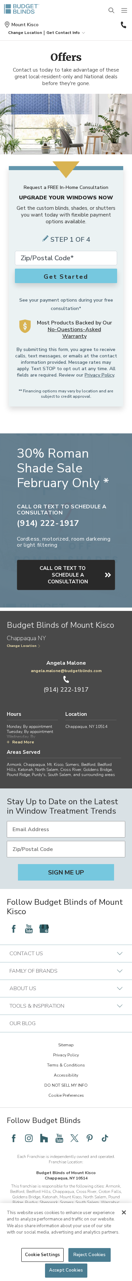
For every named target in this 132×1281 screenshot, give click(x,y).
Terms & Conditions (66, 1065)
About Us (22, 988)
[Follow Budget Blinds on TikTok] (105, 1138)
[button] (25, 32)
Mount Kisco (25, 25)
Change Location (22, 646)
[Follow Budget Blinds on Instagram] (29, 1138)
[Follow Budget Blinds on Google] (44, 928)
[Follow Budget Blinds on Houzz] (44, 1138)
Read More (23, 742)
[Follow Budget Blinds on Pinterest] (89, 1138)
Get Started (66, 276)
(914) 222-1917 (123, 25)
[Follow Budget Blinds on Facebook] (13, 928)
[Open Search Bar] (111, 10)
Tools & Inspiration (36, 1006)
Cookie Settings (42, 1255)
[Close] (123, 1212)
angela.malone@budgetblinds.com (66, 670)
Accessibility (66, 1075)
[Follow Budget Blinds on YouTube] (29, 928)
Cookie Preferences (66, 1095)
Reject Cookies (89, 1255)
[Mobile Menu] (124, 10)
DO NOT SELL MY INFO (66, 1085)
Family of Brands (33, 971)
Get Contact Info (63, 32)
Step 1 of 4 (70, 239)
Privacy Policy (99, 375)
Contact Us (26, 953)
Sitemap (66, 1045)
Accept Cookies (66, 1270)
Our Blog (22, 1023)
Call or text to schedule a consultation (64, 575)
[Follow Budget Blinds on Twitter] (74, 1138)
